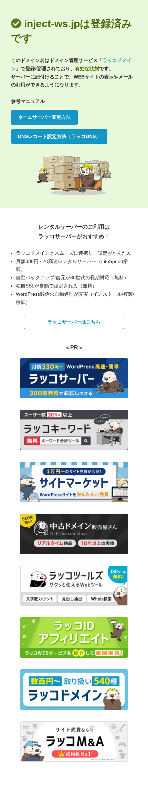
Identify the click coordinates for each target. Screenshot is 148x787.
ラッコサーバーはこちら (74, 322)
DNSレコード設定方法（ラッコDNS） (59, 136)
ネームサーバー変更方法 (44, 117)
